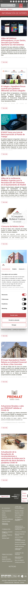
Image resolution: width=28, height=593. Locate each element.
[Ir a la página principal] (1, 0)
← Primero (24, 492)
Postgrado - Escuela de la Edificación (7, 532)
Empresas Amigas (6, 521)
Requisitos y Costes (19, 513)
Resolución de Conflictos (20, 544)
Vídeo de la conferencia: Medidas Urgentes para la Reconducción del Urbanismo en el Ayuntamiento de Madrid (13, 181)
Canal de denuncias (9, 582)
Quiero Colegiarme (19, 515)
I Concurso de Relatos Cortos (12, 226)
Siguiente (24, 498)
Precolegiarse (18, 517)
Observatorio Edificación (7, 519)
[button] (5, 496)
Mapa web (16, 582)
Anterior (24, 495)
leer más (5, 62)
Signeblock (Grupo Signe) (7, 105)
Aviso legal (4, 580)
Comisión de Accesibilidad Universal (20, 539)
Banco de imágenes (19, 560)
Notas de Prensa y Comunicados (19, 557)
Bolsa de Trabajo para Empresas (19, 534)
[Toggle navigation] (25, 5)
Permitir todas (14, 315)
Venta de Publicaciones (7, 561)
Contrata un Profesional (20, 531)
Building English (5, 538)
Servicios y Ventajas (19, 510)
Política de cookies (22, 580)
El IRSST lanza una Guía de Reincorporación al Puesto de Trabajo (13, 134)
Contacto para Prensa (20, 562)
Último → (24, 501)
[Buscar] (14, 6)
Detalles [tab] (14, 269)
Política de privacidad (12, 580)
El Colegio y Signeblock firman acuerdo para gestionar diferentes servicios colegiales (13, 88)
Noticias (4, 515)
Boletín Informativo (6, 559)
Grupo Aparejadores (6, 510)
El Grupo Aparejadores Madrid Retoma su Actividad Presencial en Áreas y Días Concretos (14, 362)
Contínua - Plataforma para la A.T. (7, 535)
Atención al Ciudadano (20, 542)
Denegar (14, 325)
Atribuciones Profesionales (5, 524)
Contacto (22, 582)
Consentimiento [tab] (6, 269)
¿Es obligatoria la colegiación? (18, 519)
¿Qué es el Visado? (19, 537)
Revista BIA (4, 557)
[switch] (24, 299)
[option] (7, 511)
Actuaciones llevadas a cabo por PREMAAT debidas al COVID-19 (12, 408)
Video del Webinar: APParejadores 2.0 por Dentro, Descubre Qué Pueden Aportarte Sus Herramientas (13, 41)
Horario (3, 513)
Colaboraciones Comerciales (18, 549)
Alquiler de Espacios (19, 546)
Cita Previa (4, 517)
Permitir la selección (14, 320)
